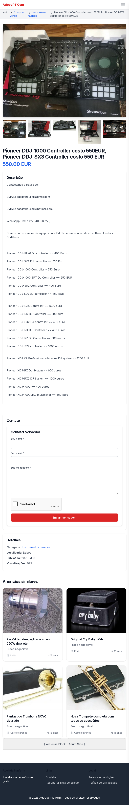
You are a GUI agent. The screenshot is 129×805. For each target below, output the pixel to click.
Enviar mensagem (64, 517)
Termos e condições (102, 777)
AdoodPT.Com (13, 4)
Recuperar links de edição (62, 782)
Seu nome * (18, 438)
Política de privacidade (103, 782)
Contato (51, 777)
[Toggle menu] (123, 4)
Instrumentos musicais (36, 547)
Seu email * (17, 453)
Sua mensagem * (21, 467)
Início (5, 12)
